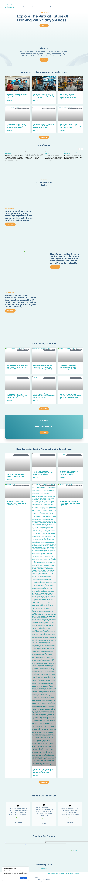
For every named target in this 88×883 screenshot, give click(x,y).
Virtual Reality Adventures (64, 6)
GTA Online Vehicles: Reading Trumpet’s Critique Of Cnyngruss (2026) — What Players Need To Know (73, 158)
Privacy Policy (54, 873)
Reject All (16, 878)
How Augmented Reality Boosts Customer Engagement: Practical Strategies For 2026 (52, 158)
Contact (80, 6)
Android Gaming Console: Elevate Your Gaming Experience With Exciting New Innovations (43, 771)
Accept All (23, 878)
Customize (8, 878)
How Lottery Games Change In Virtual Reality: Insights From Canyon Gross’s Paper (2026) (43, 367)
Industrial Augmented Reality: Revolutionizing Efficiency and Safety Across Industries (16, 125)
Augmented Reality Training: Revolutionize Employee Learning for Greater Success (70, 125)
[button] (82, 149)
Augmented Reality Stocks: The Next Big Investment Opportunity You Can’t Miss (43, 95)
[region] (15, 874)
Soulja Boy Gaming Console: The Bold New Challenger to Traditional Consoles (70, 472)
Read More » (9, 100)
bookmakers (44, 868)
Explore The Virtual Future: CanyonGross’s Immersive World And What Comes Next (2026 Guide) (70, 396)
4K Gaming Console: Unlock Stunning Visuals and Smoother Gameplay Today (17, 503)
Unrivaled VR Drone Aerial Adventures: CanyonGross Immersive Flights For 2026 (68, 367)
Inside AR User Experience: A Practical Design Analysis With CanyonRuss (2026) (34, 157)
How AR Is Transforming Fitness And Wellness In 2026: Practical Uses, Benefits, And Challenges (14, 158)
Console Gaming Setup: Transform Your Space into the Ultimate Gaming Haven (43, 472)
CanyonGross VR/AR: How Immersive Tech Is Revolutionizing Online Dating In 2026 (44, 395)
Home (18, 6)
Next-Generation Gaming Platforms (47, 6)
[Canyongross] (9, 6)
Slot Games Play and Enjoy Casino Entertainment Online (16, 475)
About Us (74, 6)
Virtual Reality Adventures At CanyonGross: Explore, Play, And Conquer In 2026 (17, 395)
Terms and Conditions (64, 873)
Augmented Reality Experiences (29, 6)
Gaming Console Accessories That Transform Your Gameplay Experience (70, 503)
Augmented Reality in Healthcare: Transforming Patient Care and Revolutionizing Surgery (43, 125)
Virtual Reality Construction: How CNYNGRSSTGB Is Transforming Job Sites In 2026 (17, 367)
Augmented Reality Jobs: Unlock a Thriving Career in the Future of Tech (17, 95)
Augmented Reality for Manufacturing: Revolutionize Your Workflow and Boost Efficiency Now (69, 96)
